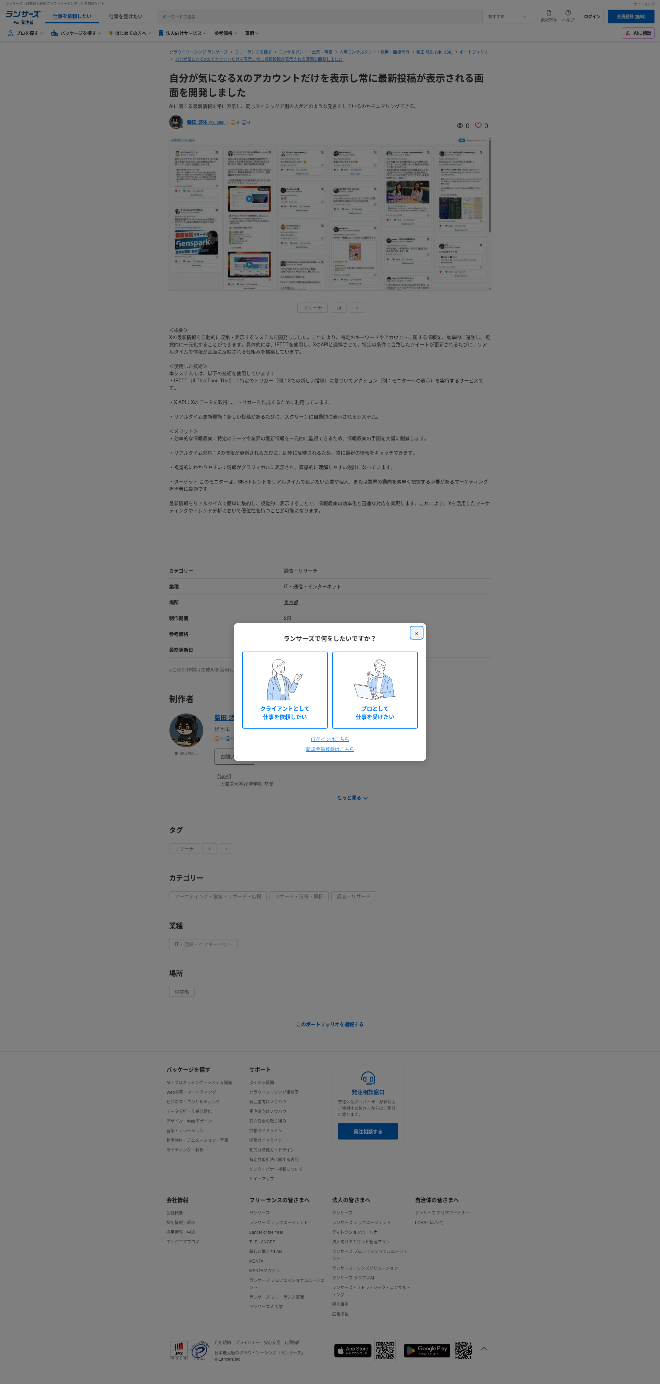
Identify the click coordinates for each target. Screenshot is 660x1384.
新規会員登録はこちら (330, 748)
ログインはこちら (330, 738)
